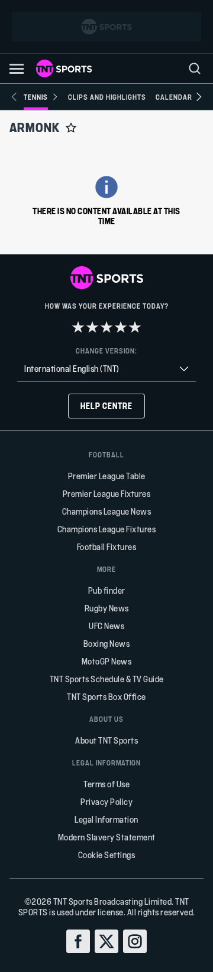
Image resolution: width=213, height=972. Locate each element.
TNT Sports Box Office (106, 697)
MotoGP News (107, 661)
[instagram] (135, 941)
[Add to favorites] (71, 127)
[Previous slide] (14, 97)
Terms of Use (106, 784)
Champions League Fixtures (106, 529)
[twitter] (106, 941)
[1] (78, 327)
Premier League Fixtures (107, 494)
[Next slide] (199, 97)
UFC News (106, 626)
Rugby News (107, 608)
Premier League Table (107, 476)
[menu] (195, 68)
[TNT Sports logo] (64, 68)
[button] (16, 69)
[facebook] (78, 941)
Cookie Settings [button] (106, 855)
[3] (106, 327)
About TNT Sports (106, 740)
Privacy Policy (106, 802)
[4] (121, 327)
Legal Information (106, 819)
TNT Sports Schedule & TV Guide (107, 679)
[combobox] (106, 369)
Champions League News (106, 511)
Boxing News (106, 644)
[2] (92, 327)
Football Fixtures (107, 547)
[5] (135, 327)
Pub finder (106, 590)
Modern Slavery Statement (107, 837)
